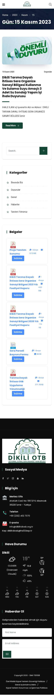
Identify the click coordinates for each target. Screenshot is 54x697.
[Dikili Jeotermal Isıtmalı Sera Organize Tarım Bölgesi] (27, 4)
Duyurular (48, 72)
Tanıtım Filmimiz (19, 211)
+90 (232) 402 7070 (20, 515)
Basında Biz (17, 182)
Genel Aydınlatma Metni (25, 684)
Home (5, 15)
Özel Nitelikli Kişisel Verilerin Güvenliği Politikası (25, 681)
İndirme (18, 258)
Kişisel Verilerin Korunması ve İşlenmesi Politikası (27, 688)
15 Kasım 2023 (8, 72)
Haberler (15, 204)
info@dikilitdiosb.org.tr (21, 526)
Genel (14, 197)
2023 (14, 15)
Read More (11, 125)
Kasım (24, 15)
